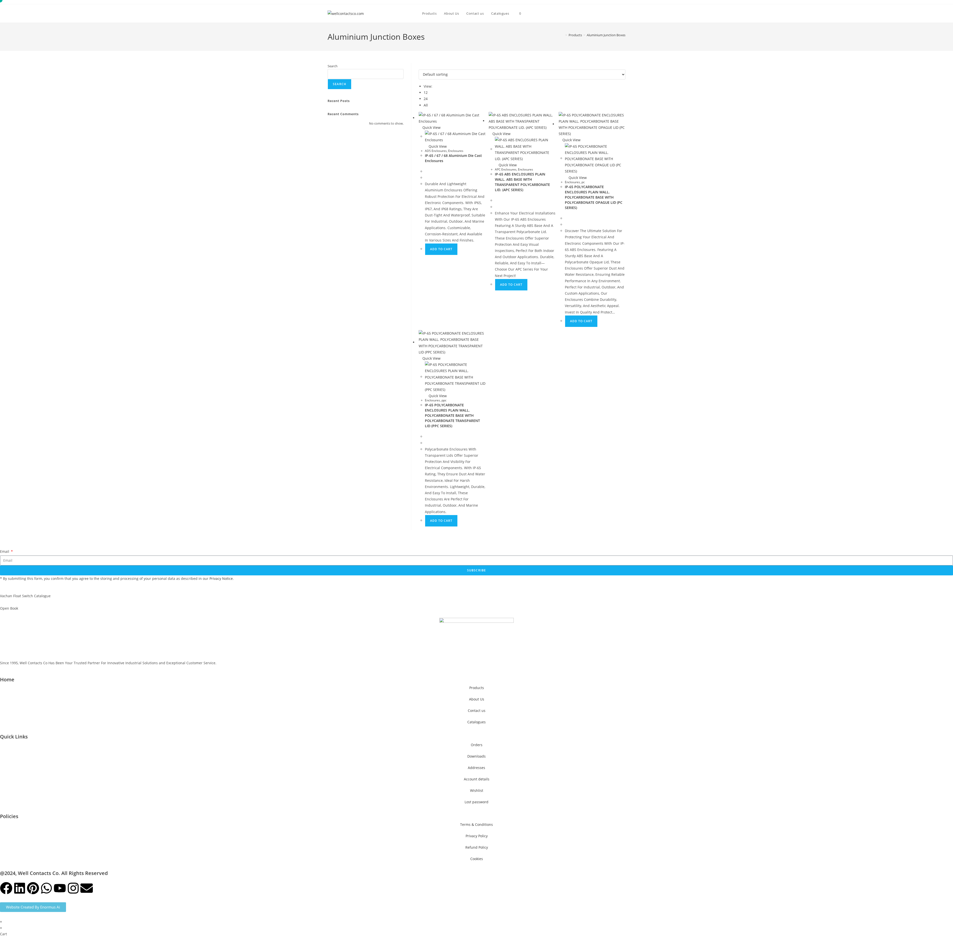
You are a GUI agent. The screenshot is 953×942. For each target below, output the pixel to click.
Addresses (476, 767)
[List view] (422, 66)
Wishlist (476, 790)
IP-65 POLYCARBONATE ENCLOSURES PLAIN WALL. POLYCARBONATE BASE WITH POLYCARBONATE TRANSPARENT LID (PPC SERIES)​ (452, 415)
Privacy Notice (221, 578)
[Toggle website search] (530, 13)
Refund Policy (476, 847)
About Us (476, 699)
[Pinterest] (33, 888)
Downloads (476, 756)
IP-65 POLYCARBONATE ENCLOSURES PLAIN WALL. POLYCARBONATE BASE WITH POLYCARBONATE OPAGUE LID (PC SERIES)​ (593, 197)
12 (426, 92)
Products (476, 687)
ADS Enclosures (436, 151)
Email (5, 551)
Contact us (476, 710)
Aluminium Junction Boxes (606, 35)
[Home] (562, 35)
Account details (476, 779)
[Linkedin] (19, 888)
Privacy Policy (477, 836)
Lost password (476, 802)
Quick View (431, 127)
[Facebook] (6, 888)
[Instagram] (73, 888)
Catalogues (476, 722)
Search (333, 66)
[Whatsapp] (46, 888)
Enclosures (455, 151)
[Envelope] (86, 888)
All (426, 105)
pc (583, 182)
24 (426, 98)
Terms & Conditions (476, 824)
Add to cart (441, 249)
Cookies (476, 858)
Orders (476, 744)
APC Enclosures (505, 169)
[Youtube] (60, 888)
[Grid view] (420, 66)
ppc (444, 400)
